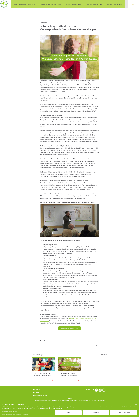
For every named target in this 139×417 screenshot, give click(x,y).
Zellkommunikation (46, 335)
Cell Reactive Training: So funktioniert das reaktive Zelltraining (42, 374)
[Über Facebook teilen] (40, 340)
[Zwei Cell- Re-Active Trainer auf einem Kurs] (43, 364)
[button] (114, 4)
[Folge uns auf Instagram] (96, 390)
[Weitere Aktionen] (98, 22)
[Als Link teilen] (44, 340)
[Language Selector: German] (134, 4)
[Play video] (69, 220)
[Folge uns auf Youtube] (104, 390)
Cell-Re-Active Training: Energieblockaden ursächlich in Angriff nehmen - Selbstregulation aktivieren (69, 374)
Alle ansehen (104, 354)
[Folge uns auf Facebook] (100, 390)
